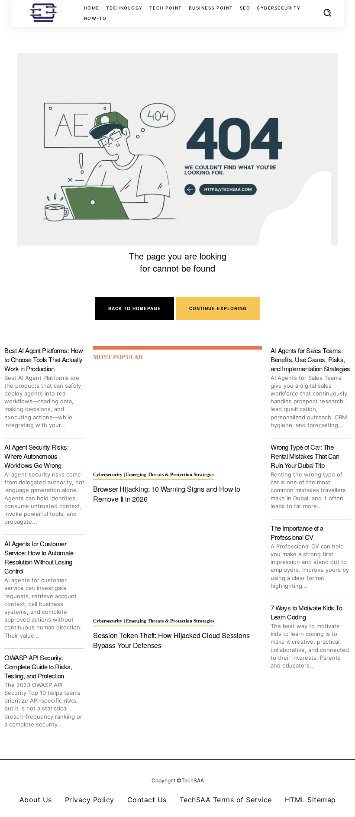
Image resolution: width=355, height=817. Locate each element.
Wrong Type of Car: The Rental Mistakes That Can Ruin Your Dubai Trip (305, 456)
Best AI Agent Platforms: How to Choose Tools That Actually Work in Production (43, 359)
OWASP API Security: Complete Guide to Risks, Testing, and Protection (38, 666)
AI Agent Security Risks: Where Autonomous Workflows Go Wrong (36, 456)
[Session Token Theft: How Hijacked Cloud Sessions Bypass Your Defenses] (177, 563)
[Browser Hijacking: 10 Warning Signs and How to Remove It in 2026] (177, 416)
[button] (327, 12)
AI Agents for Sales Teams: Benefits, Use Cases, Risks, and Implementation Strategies (310, 359)
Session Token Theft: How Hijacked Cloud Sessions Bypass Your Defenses (171, 640)
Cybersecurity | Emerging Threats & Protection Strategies (153, 474)
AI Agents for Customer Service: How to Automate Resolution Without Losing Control (38, 557)
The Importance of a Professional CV (297, 532)
